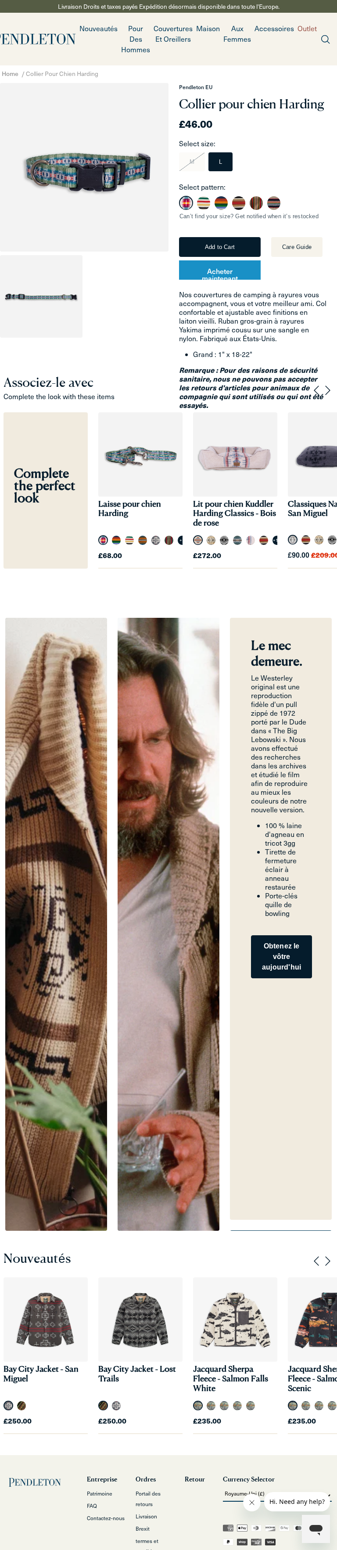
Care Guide (297, 247)
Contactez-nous (106, 1517)
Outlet (307, 28)
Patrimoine (99, 1493)
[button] (135, 39)
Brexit (143, 1528)
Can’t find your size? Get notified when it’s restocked (249, 216)
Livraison (146, 1516)
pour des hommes (135, 39)
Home (10, 73)
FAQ (92, 1505)
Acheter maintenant (220, 273)
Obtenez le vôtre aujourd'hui (281, 956)
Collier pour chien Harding (62, 73)
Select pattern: (202, 186)
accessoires (274, 28)
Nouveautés (98, 28)
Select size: (197, 143)
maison (208, 28)
